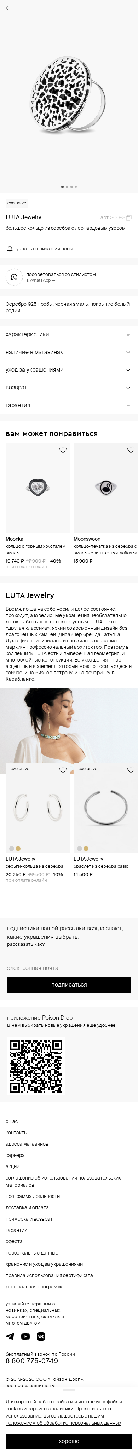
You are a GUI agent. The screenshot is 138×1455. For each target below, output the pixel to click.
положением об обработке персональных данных (63, 1423)
